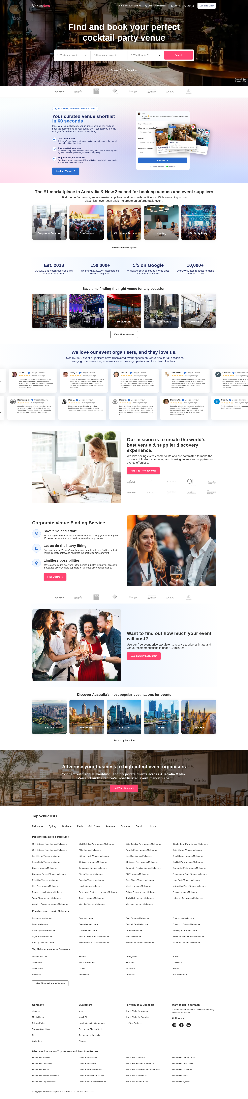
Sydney (53, 826)
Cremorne (130, 974)
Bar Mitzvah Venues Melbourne (46, 856)
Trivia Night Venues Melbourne (140, 898)
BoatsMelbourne (40, 924)
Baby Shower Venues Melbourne (187, 850)
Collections (37, 1041)
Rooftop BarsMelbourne (43, 942)
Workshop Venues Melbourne (139, 904)
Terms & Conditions (41, 1029)
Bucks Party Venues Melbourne (46, 862)
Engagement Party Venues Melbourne (190, 874)
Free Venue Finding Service (91, 1029)
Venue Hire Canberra (135, 1057)
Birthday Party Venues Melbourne (94, 856)
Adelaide (110, 826)
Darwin (139, 826)
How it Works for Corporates (91, 1023)
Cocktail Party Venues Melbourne (188, 862)
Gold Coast (94, 826)
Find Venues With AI (131, 6)
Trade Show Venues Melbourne (46, 898)
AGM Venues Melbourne (90, 850)
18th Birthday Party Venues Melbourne (49, 844)
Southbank (37, 962)
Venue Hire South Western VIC (93, 1081)
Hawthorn (36, 974)
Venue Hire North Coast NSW (45, 1075)
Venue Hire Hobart (40, 1069)
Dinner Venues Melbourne (91, 874)
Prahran (82, 956)
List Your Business (157, 6)
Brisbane (66, 826)
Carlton (82, 968)
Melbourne (37, 826)
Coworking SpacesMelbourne (186, 924)
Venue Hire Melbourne (182, 1069)
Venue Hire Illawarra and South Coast (142, 1069)
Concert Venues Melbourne (44, 868)
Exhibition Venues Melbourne (45, 880)
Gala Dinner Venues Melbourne (140, 880)
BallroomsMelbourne (42, 918)
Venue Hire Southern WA (136, 1081)
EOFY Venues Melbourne (137, 874)
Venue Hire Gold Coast (182, 1063)
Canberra (125, 826)
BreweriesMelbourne (88, 924)
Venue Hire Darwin (87, 1063)
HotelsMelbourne (134, 930)
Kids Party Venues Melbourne (45, 886)
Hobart (152, 826)
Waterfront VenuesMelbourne (186, 942)
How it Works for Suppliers (137, 1017)
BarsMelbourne (86, 918)
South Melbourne (87, 962)
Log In (177, 6)
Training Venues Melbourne (91, 898)
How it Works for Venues (136, 1011)
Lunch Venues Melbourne (90, 886)
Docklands (177, 962)
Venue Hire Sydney (180, 1081)
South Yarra (37, 968)
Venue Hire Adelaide (41, 1057)
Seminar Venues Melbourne (185, 892)
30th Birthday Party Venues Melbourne (143, 844)
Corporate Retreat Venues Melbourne (49, 874)
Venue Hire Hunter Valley (90, 1069)
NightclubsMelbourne (42, 936)
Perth (80, 826)
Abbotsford (84, 974)
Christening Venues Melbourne (93, 862)
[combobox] (146, 55)
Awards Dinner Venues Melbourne (141, 850)
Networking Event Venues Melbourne (189, 886)
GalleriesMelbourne (88, 930)
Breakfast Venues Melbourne (139, 856)
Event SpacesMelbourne (43, 930)
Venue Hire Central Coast (183, 1057)
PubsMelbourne (133, 936)
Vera (81, 1011)
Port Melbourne (180, 974)
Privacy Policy (38, 1023)
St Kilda (176, 956)
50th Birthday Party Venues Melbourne (49, 850)
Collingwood (131, 956)
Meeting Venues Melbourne (138, 886)
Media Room (38, 1017)
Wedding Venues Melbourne (92, 904)
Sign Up (191, 6)
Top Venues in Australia (89, 1035)
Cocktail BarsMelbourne (137, 924)
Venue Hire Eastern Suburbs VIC (140, 1063)
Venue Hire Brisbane (88, 1057)
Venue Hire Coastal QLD (43, 1063)
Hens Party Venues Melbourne (186, 880)
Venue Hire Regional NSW (44, 1081)
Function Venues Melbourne (91, 880)
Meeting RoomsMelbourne (185, 930)
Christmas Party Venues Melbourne (142, 862)
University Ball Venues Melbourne (188, 898)
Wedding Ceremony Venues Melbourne (50, 904)
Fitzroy (176, 968)
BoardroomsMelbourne (183, 918)
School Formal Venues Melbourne (141, 892)
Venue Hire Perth (180, 1075)
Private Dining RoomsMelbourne (94, 936)
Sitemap (82, 1041)
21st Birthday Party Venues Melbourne (96, 844)
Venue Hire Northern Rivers (91, 1075)
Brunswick (130, 968)
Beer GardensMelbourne (137, 918)
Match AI (83, 1017)
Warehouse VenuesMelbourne (140, 942)
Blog (34, 1035)
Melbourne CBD (39, 956)
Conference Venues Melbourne (93, 868)
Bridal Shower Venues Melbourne (188, 856)
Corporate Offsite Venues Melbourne (189, 868)
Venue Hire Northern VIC (136, 1075)
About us (36, 1011)
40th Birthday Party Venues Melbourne (190, 844)
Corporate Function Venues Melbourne (143, 868)
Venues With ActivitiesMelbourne (94, 942)
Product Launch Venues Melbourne (48, 892)
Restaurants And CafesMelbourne (188, 936)
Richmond (130, 962)
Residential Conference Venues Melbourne (98, 892)
